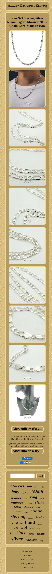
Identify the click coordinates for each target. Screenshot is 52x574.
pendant (36, 511)
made (37, 491)
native (18, 506)
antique (29, 503)
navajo (32, 486)
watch (42, 487)
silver (17, 539)
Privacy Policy (27, 563)
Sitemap (27, 555)
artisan (30, 518)
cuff (41, 540)
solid (24, 527)
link (25, 498)
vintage (17, 502)
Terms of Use (27, 567)
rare (39, 528)
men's (26, 512)
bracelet (17, 485)
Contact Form (27, 559)
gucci (40, 524)
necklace (18, 532)
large (31, 533)
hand (30, 522)
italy (15, 491)
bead (32, 528)
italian (42, 498)
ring (33, 497)
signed (41, 533)
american (16, 497)
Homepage (27, 551)
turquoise (31, 540)
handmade (17, 512)
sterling (18, 516)
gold (16, 528)
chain (39, 502)
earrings (25, 493)
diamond (29, 506)
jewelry (40, 517)
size (38, 507)
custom (17, 523)
